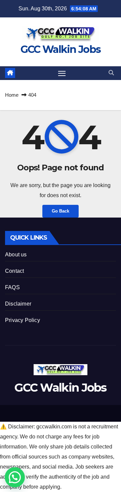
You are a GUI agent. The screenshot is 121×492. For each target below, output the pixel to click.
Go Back (60, 211)
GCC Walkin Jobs (61, 49)
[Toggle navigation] (61, 73)
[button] (111, 73)
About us (16, 254)
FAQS (12, 287)
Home (11, 95)
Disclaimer (18, 304)
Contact (14, 271)
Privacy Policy (22, 320)
